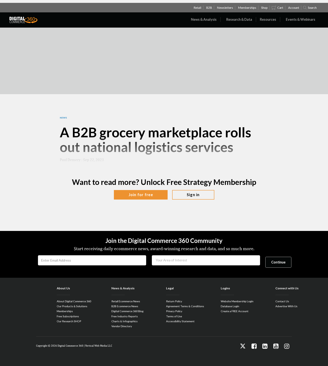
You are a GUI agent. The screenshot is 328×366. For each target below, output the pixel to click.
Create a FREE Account (234, 311)
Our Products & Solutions (72, 306)
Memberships (65, 311)
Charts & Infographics (124, 321)
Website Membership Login (237, 301)
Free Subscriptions (68, 316)
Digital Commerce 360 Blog (127, 311)
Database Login (230, 306)
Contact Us (282, 301)
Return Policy (174, 301)
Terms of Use (174, 316)
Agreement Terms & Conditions (185, 306)
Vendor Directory (121, 326)
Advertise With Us (286, 306)
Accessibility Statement (180, 321)
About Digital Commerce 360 (74, 301)
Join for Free (141, 194)
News (63, 118)
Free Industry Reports (124, 316)
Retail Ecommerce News (125, 301)
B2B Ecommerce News (124, 306)
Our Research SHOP (69, 321)
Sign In (193, 194)
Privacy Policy (174, 311)
